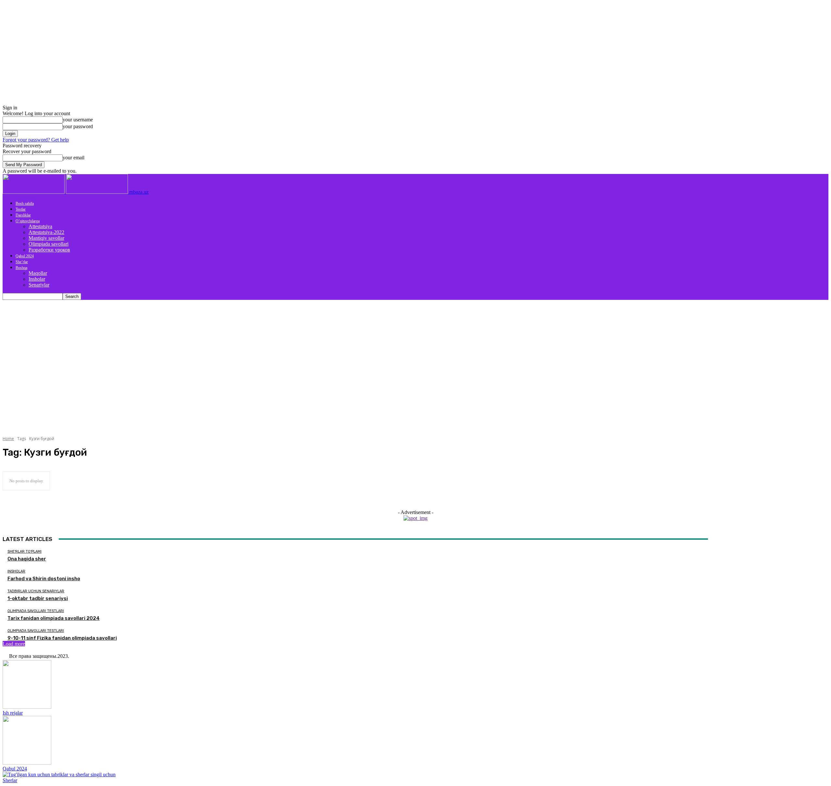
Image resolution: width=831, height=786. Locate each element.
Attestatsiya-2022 (46, 232)
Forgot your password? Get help (36, 139)
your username (78, 119)
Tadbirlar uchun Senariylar (35, 591)
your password (78, 126)
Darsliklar (23, 215)
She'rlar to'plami (24, 551)
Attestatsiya (40, 226)
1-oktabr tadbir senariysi (37, 598)
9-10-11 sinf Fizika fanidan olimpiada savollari (62, 638)
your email (73, 157)
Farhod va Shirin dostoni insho (43, 579)
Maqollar (38, 273)
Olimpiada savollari (48, 244)
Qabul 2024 (25, 256)
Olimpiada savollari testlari (35, 611)
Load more (14, 643)
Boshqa (21, 267)
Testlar (21, 209)
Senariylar (39, 285)
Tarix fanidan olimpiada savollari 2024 (53, 618)
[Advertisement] (415, 348)
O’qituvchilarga (28, 221)
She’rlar (22, 262)
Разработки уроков (49, 249)
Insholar (37, 279)
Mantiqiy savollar (46, 238)
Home (8, 438)
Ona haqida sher (26, 559)
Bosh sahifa (25, 203)
